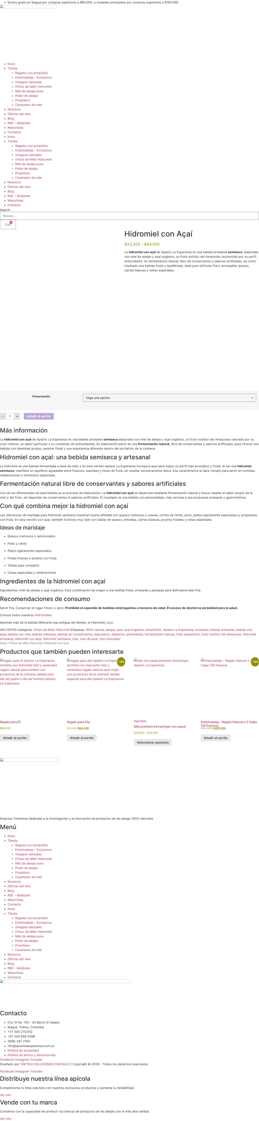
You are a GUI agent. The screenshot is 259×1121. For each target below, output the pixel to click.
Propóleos (22, 100)
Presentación (41, 396)
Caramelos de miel (28, 105)
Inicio (11, 64)
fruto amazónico (188, 634)
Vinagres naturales (28, 82)
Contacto (14, 132)
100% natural (95, 630)
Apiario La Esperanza (178, 630)
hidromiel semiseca (57, 639)
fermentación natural (159, 634)
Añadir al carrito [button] (15, 738)
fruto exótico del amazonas (221, 634)
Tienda (12, 68)
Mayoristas (15, 127)
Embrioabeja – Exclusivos (33, 77)
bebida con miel (19, 634)
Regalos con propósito (31, 73)
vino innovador (110, 639)
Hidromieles (43, 615)
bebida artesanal (222, 630)
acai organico (134, 630)
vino (75, 639)
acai (120, 630)
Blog (11, 118)
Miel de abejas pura (29, 91)
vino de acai (88, 639)
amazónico (153, 630)
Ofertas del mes (19, 114)
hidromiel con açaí (28, 639)
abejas (110, 630)
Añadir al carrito (39, 416)
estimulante (134, 634)
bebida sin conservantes (75, 634)
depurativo (102, 634)
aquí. (111, 622)
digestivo (118, 634)
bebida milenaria (44, 634)
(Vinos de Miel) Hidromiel (33, 86)
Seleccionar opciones (153, 742)
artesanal (202, 630)
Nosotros (14, 109)
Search (5, 209)
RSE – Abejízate (19, 123)
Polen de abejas (26, 96)
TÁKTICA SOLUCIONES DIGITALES (45, 1064)
